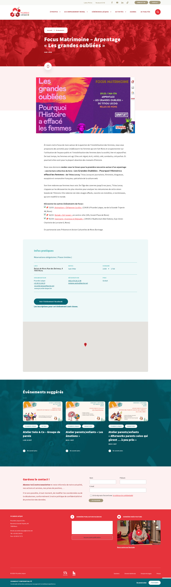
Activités (119, 12)
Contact (155, 2)
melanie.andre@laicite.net (78, 283)
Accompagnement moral (74, 12)
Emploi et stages (146, 573)
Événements (60, 30)
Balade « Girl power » (64, 215)
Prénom (122, 478)
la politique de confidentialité (123, 495)
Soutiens (116, 573)
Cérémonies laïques (100, 12)
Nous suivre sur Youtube (126, 547)
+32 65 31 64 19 (39, 283)
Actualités (145, 12)
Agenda (133, 12)
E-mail (92, 486)
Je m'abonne (96, 500)
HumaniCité (100, 3)
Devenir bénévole (130, 573)
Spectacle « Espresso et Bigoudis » (69, 219)
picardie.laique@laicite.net (44, 286)
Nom (91, 478)
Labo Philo (88, 3)
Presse (159, 573)
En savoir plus (141, 582)
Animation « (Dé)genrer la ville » (68, 207)
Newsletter (141, 2)
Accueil (49, 30)
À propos (54, 12)
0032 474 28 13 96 (74, 281)
